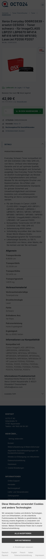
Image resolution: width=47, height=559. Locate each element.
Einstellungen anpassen (23, 547)
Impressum (39, 555)
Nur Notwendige (23, 540)
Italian (30, 552)
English (14, 552)
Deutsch (5, 552)
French (22, 552)
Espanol (5, 555)
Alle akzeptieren (23, 533)
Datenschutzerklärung (23, 555)
